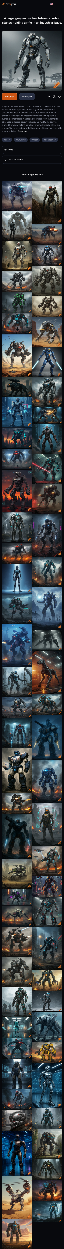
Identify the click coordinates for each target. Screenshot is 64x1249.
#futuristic (21, 140)
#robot (34, 140)
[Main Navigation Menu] (59, 4)
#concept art (50, 140)
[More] (48, 96)
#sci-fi (7, 140)
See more (22, 131)
